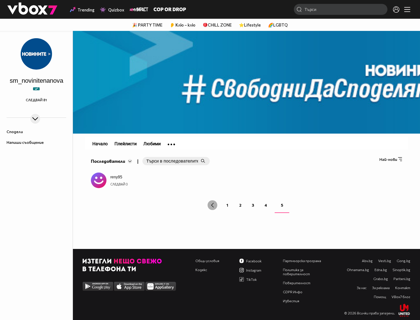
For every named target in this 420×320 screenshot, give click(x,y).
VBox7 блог (401, 297)
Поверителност (296, 283)
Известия (291, 301)
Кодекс (201, 270)
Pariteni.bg (402, 279)
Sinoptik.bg (401, 270)
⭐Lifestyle (250, 24)
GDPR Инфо (292, 292)
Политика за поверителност (296, 272)
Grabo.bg (380, 279)
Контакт (402, 288)
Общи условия (207, 261)
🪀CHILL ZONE (217, 24)
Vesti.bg (384, 261)
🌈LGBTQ (278, 24)
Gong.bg (403, 261)
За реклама (381, 288)
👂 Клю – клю (182, 24)
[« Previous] (212, 205)
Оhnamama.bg (358, 270)
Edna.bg (381, 270)
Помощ (380, 297)
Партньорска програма (302, 261)
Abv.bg (367, 261)
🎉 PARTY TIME (147, 24)
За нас (362, 288)
